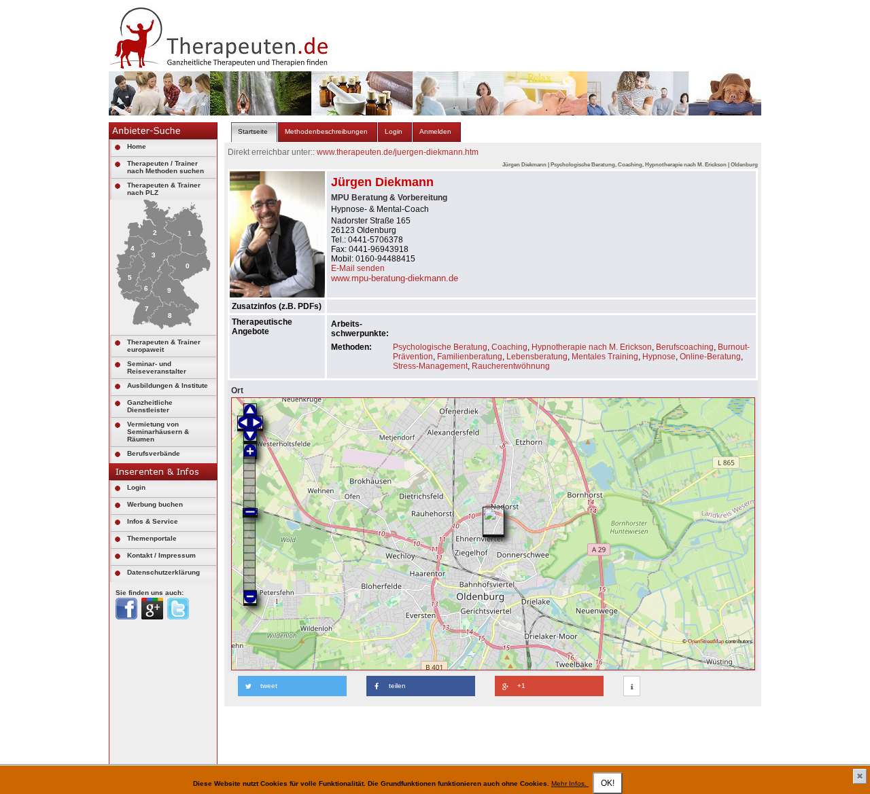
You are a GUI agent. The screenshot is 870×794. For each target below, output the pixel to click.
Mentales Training (605, 356)
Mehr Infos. (570, 783)
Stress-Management (430, 366)
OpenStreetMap (706, 641)
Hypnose (659, 356)
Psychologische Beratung (440, 347)
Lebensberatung (537, 356)
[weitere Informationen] (632, 686)
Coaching (509, 347)
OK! (607, 783)
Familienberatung (469, 356)
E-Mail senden (358, 268)
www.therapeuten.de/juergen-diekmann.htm (397, 152)
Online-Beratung (710, 356)
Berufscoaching (685, 347)
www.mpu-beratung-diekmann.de (394, 278)
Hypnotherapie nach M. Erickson (592, 347)
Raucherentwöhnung (511, 366)
